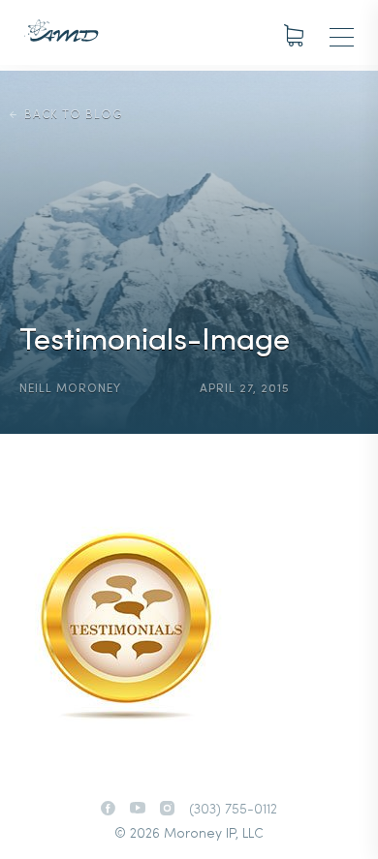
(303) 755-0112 (233, 810)
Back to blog (73, 115)
